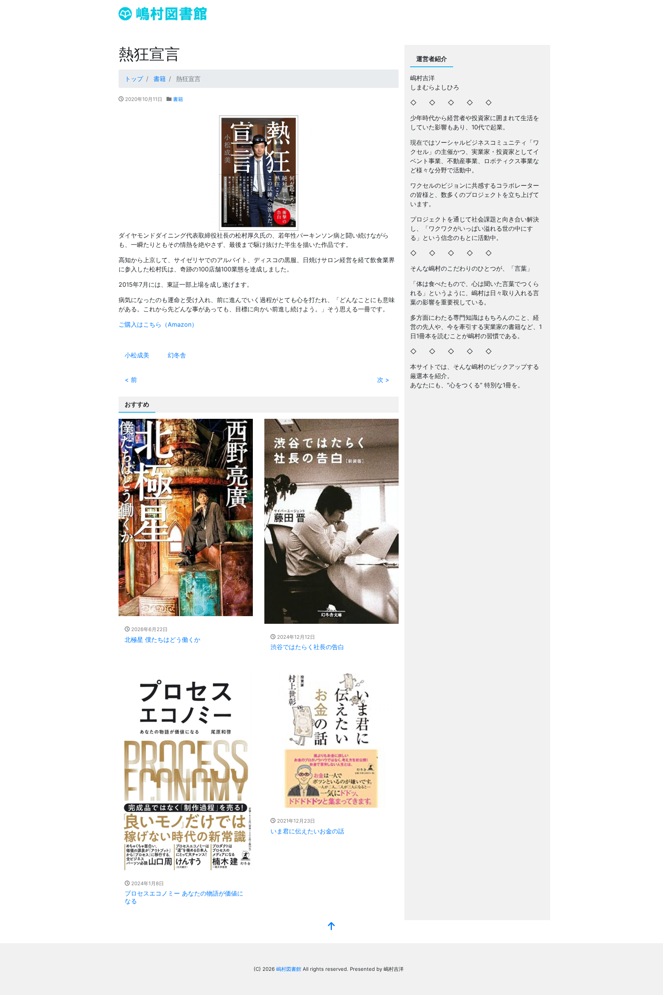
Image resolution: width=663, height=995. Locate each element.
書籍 (178, 99)
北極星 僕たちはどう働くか (162, 639)
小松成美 (137, 355)
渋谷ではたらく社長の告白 (307, 647)
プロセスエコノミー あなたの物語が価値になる (184, 896)
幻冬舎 (177, 355)
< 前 (131, 379)
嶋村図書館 (288, 969)
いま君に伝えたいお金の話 (307, 831)
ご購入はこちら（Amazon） (158, 324)
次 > (383, 379)
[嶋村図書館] (163, 12)
